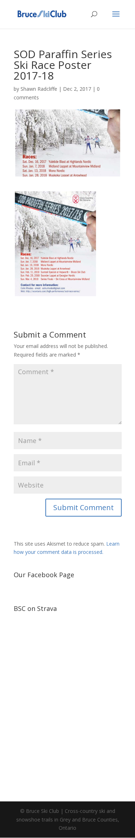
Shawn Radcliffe (39, 88)
